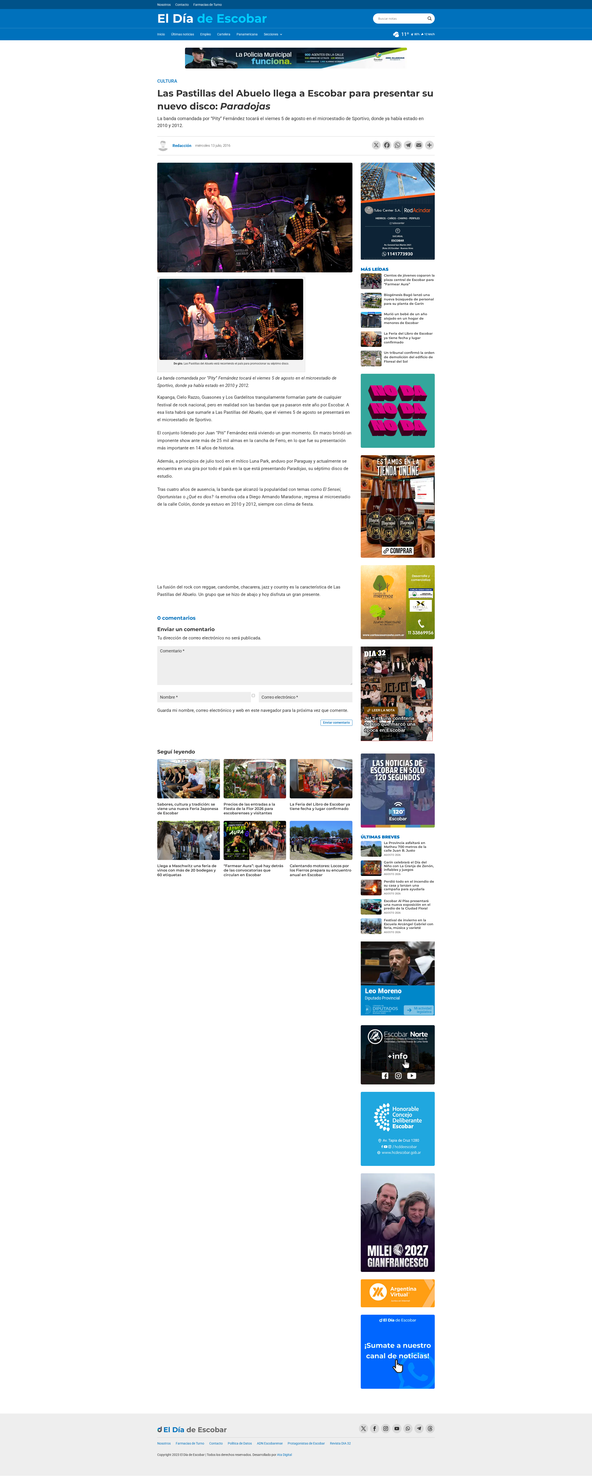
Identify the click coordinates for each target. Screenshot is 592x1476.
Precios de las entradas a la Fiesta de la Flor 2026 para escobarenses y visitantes (249, 808)
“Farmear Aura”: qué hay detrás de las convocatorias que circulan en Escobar (253, 870)
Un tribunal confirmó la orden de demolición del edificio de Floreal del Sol (409, 357)
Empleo (205, 34)
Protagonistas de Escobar (306, 1443)
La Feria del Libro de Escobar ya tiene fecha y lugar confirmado (320, 806)
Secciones (271, 34)
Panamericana (247, 34)
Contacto (182, 4)
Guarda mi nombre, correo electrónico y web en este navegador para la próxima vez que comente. (252, 710)
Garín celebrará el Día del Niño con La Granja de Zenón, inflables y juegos (409, 866)
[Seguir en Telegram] (419, 1428)
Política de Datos (240, 1443)
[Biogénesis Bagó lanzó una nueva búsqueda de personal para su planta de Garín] (371, 300)
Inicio (161, 34)
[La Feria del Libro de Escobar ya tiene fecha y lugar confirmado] (371, 339)
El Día (212, 18)
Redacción (182, 145)
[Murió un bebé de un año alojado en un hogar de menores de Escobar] (371, 320)
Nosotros (164, 4)
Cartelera (223, 34)
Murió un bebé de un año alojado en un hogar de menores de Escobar (405, 318)
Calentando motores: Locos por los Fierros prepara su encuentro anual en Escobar (320, 870)
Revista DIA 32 (340, 1443)
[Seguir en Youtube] (396, 1428)
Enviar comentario (336, 722)
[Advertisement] (254, 546)
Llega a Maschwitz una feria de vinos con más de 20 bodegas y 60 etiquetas (186, 870)
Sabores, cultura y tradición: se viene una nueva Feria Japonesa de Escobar (187, 808)
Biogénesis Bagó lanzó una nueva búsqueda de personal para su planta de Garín (409, 299)
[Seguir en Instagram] (385, 1428)
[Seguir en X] (363, 1428)
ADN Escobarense (270, 1443)
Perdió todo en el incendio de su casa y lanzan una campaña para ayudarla (409, 885)
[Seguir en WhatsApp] (408, 1428)
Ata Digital (284, 1455)
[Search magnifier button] (429, 18)
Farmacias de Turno (207, 4)
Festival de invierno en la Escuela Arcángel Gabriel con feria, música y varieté (408, 923)
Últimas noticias (182, 34)
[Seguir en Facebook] (374, 1428)
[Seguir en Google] (430, 1428)
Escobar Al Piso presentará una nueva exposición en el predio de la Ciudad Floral (407, 904)
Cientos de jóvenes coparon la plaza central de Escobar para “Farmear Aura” (409, 280)
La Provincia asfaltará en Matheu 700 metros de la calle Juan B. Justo (405, 846)
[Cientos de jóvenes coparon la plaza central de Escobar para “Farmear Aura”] (371, 281)
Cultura (167, 81)
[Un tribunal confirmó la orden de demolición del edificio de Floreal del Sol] (371, 358)
